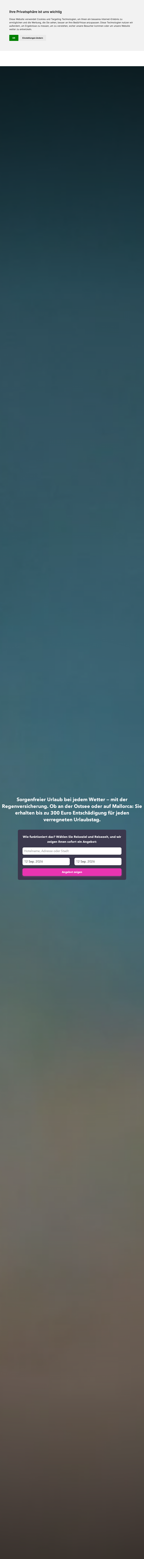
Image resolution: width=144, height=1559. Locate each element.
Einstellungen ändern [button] (32, 38)
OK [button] (13, 38)
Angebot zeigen (72, 872)
